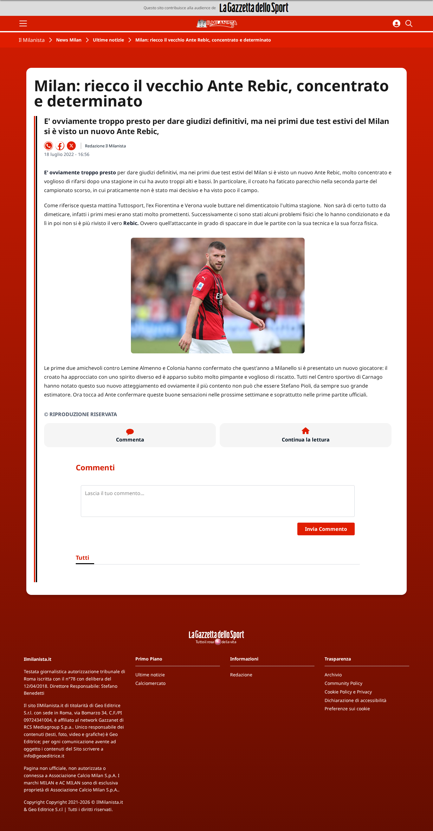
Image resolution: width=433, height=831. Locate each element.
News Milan (68, 40)
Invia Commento (326, 528)
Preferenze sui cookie (347, 708)
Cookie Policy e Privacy (348, 692)
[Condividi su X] (71, 145)
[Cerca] (409, 23)
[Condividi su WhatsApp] (48, 145)
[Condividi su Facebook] (59, 145)
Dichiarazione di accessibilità (355, 700)
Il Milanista (32, 39)
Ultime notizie (108, 40)
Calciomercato (150, 683)
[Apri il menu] (23, 23)
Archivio (333, 675)
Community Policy (343, 683)
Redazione (241, 675)
